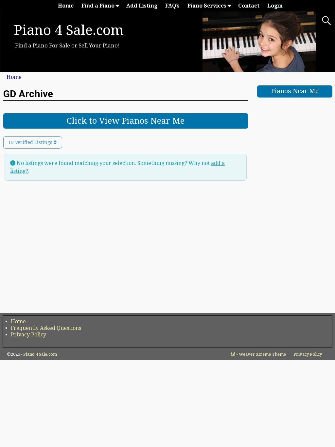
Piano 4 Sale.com (69, 30)
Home (66, 6)
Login (275, 6)
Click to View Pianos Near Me (126, 121)
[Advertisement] (294, 202)
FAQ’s (172, 6)
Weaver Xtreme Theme (262, 354)
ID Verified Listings (31, 142)
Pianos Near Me (295, 91)
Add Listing (141, 6)
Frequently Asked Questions (46, 328)
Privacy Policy (28, 334)
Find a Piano (98, 6)
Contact (248, 6)
